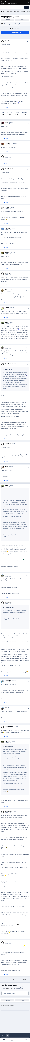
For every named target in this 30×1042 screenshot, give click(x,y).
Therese (7, 307)
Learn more (3, 2)
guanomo (7, 228)
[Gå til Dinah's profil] (2, 467)
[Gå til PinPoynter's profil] (2, 144)
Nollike (6, 322)
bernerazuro (8, 680)
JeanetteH (7, 252)
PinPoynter (7, 143)
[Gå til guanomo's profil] (2, 229)
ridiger (6, 290)
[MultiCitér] (2, 107)
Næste (24, 37)
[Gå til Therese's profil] (2, 308)
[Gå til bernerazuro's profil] (2, 681)
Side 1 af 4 (15, 37)
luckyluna (7, 575)
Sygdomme (20, 24)
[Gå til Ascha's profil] (2, 347)
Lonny (6, 122)
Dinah (6, 466)
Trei (6, 707)
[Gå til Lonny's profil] (2, 123)
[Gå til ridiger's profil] (2, 290)
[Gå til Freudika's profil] (2, 208)
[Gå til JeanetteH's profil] (2, 253)
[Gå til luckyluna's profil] (2, 575)
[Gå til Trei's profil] (2, 708)
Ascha (6, 347)
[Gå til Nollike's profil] (2, 323)
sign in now (9, 988)
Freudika (7, 207)
